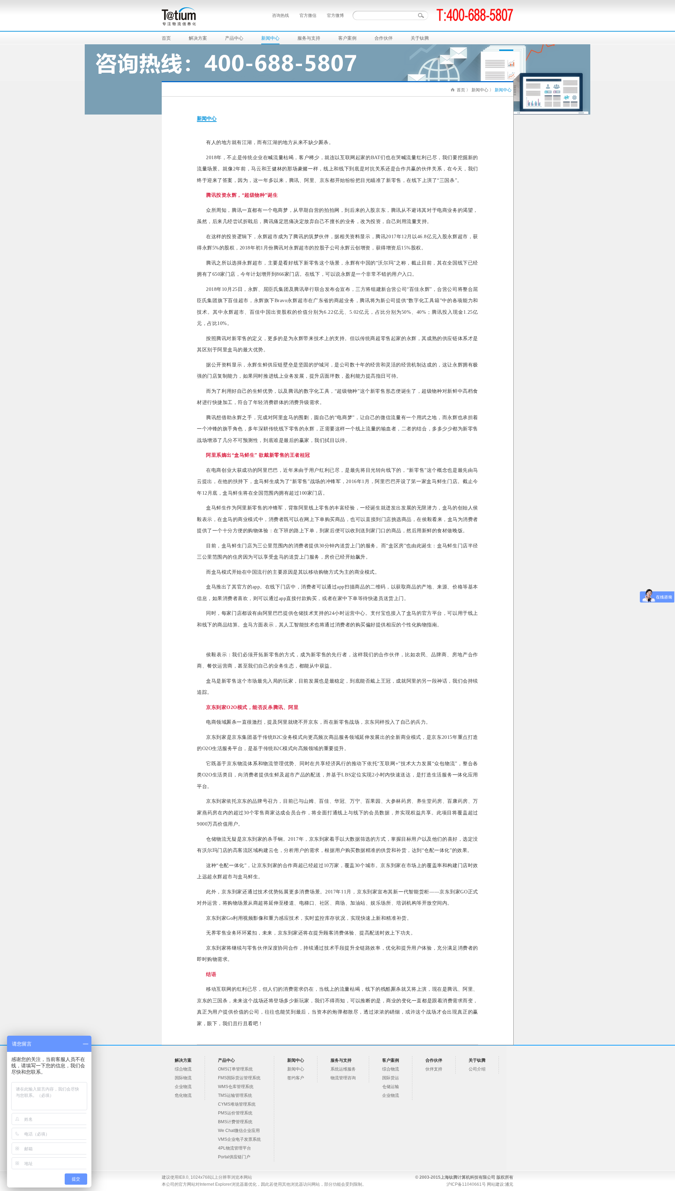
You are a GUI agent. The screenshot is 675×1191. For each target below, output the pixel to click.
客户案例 (347, 38)
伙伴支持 (433, 1069)
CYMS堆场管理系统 (237, 1104)
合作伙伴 (383, 38)
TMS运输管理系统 (235, 1095)
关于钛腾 (420, 38)
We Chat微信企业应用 (239, 1130)
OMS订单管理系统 (235, 1069)
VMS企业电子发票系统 (239, 1139)
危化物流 (183, 1095)
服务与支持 (308, 38)
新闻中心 (270, 38)
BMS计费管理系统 (235, 1121)
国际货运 (390, 1077)
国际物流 (183, 1077)
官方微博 (335, 15)
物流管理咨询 (343, 1077)
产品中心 (234, 38)
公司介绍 (477, 1069)
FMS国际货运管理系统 (239, 1077)
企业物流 (183, 1086)
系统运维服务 (343, 1069)
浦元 (509, 1184)
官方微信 (308, 15)
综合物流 (183, 1069)
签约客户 (295, 1077)
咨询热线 (280, 15)
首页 (166, 38)
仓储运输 (390, 1086)
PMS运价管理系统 (235, 1113)
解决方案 (198, 38)
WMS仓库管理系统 (235, 1086)
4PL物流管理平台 (234, 1148)
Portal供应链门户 (234, 1156)
